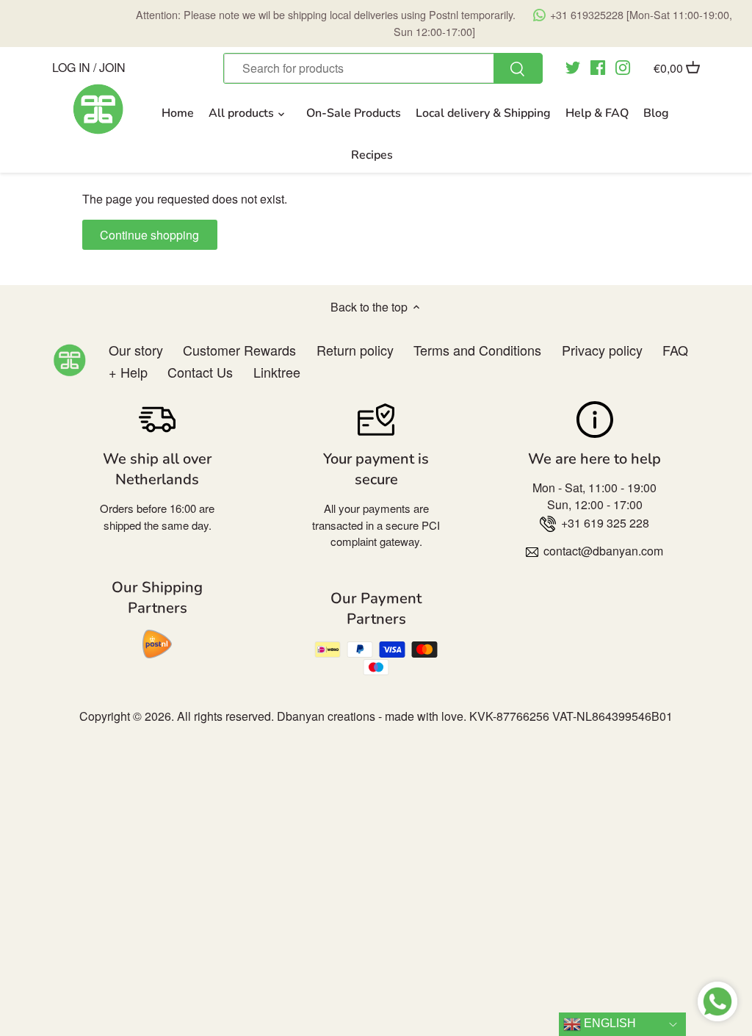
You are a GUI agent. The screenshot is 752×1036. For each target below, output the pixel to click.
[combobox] (382, 68)
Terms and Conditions (477, 349)
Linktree (276, 371)
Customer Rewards (239, 349)
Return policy (355, 349)
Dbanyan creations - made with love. (371, 716)
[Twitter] (572, 67)
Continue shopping (149, 234)
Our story (136, 349)
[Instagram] (622, 67)
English (608, 1023)
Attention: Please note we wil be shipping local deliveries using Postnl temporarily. (434, 22)
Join (112, 66)
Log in (71, 66)
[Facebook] (597, 67)
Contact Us (200, 371)
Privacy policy (602, 349)
